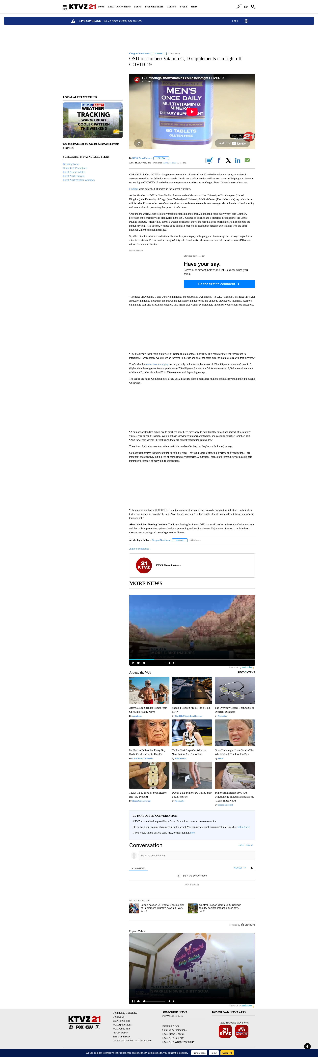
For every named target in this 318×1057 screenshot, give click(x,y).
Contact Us (118, 1016)
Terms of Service (121, 1036)
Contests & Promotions (75, 168)
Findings (133, 188)
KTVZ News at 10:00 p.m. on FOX (123, 20)
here (192, 832)
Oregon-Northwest (161, 540)
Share (194, 6)
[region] (192, 885)
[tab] (138, 868)
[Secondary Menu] (67, 6)
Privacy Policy (120, 1032)
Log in (241, 845)
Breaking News (71, 164)
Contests (171, 6)
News (101, 6)
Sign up (249, 845)
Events (183, 6)
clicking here (243, 827)
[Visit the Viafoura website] (248, 924)
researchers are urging (156, 364)
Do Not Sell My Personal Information (132, 1040)
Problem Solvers (154, 6)
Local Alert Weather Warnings (79, 180)
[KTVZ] (82, 7)
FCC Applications (122, 1024)
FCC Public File (121, 1028)
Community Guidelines (125, 1012)
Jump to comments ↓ (140, 548)
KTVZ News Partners (142, 158)
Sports (137, 6)
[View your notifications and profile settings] (251, 868)
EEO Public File (121, 1020)
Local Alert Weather (119, 6)
